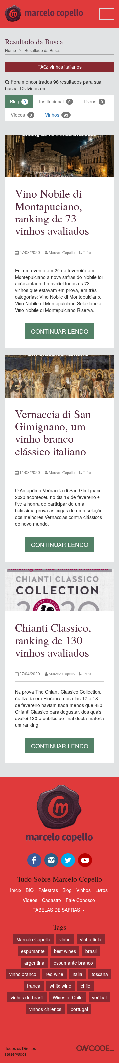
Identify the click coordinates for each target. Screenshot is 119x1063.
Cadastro (51, 900)
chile (85, 985)
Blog (18, 101)
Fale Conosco (80, 900)
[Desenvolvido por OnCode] (95, 1048)
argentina (34, 962)
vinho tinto (90, 939)
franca (33, 985)
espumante (33, 951)
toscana (100, 974)
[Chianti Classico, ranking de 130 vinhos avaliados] (59, 590)
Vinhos (56, 114)
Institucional (55, 101)
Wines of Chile (68, 997)
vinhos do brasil (27, 997)
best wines (65, 951)
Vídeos (21, 114)
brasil (91, 951)
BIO (30, 890)
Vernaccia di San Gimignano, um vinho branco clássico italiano (53, 432)
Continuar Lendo (59, 331)
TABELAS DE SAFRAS (57, 910)
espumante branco (73, 962)
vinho (65, 939)
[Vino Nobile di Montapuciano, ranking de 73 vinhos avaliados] (59, 156)
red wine (54, 974)
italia (77, 974)
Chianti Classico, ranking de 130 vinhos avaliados (53, 640)
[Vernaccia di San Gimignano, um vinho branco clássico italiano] (59, 376)
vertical (99, 997)
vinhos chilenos (45, 1009)
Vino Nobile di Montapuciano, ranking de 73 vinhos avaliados (52, 212)
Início (15, 890)
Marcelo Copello (33, 939)
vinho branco (22, 974)
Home (10, 50)
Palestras (48, 890)
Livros (93, 101)
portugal (79, 1009)
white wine (60, 985)
